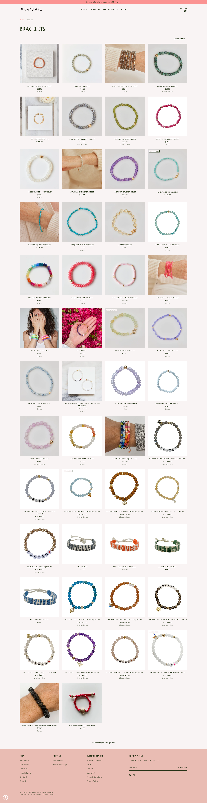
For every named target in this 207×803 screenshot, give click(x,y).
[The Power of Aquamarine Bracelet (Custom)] (82, 489)
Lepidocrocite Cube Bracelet (82, 459)
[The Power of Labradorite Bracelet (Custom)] (167, 436)
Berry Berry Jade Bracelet (167, 139)
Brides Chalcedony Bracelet (40, 192)
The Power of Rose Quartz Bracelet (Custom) (124, 673)
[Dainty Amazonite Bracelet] (167, 169)
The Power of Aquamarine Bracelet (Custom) (82, 512)
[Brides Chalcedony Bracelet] (39, 169)
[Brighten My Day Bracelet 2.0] (39, 275)
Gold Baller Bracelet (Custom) (39, 567)
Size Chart (91, 773)
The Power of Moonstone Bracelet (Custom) (167, 673)
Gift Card (23, 777)
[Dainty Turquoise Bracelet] (39, 222)
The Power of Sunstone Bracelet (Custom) (124, 620)
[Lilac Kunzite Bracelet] (39, 436)
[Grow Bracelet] (82, 328)
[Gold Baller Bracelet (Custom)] (39, 544)
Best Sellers (24, 760)
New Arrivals (24, 765)
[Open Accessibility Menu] (5, 798)
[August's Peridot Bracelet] (125, 116)
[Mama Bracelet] (82, 544)
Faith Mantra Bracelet (39, 620)
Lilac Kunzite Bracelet (39, 459)
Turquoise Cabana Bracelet (82, 245)
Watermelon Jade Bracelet (82, 298)
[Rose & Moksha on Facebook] (130, 775)
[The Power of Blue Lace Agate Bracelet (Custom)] (39, 489)
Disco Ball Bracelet (82, 86)
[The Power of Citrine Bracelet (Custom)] (167, 489)
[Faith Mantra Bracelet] (39, 597)
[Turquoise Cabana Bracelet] (82, 222)
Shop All (23, 781)
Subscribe (182, 767)
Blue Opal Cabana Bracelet (39, 403)
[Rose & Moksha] (32, 9)
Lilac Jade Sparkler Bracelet (125, 403)
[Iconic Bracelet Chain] (39, 116)
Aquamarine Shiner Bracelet (82, 192)
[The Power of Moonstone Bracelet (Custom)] (167, 650)
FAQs (89, 765)
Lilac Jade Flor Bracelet (167, 351)
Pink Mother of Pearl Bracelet (125, 298)
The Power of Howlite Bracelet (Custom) (39, 673)
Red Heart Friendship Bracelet (82, 725)
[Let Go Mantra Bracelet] (167, 544)
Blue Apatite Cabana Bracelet (167, 245)
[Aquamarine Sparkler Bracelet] (167, 381)
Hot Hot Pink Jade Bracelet (167, 298)
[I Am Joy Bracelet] (125, 222)
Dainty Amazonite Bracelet (167, 192)
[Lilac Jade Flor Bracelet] (167, 328)
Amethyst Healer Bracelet (125, 192)
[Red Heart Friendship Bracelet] (82, 703)
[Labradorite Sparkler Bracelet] (82, 116)
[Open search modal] (181, 9)
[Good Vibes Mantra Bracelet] (125, 544)
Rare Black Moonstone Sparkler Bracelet (39, 725)
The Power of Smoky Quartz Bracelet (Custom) (167, 620)
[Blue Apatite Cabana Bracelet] (167, 222)
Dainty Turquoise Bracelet (39, 245)
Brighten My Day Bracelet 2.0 (39, 298)
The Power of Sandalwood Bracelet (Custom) (124, 512)
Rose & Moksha (37, 792)
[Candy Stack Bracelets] (39, 328)
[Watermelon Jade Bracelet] (82, 275)
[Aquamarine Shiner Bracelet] (82, 169)
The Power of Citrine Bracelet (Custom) (167, 512)
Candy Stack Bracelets (39, 351)
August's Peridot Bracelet (125, 139)
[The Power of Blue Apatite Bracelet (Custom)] (82, 597)
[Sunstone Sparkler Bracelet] (39, 63)
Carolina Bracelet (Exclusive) (124, 459)
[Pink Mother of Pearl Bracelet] (125, 275)
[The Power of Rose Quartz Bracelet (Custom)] (125, 650)
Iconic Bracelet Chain (40, 139)
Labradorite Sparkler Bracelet (82, 139)
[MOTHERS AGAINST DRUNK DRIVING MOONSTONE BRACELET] (82, 381)
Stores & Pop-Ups (60, 765)
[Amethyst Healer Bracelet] (125, 169)
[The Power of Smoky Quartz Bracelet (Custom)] (167, 597)
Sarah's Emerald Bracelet (167, 86)
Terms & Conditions (94, 777)
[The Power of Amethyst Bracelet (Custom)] (82, 650)
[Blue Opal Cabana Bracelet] (39, 381)
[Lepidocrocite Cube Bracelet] (82, 436)
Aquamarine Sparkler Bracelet (167, 403)
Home (22, 20)
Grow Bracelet (82, 351)
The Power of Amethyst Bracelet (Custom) (82, 673)
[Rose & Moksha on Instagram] (133, 775)
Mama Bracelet (82, 567)
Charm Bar (24, 769)
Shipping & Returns (94, 760)
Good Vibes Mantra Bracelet (124, 567)
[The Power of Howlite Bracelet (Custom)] (39, 650)
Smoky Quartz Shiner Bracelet (125, 86)
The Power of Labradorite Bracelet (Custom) (167, 459)
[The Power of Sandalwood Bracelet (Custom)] (125, 489)
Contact (90, 769)
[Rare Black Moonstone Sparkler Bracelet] (39, 703)
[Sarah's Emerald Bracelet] (167, 63)
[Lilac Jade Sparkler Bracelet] (125, 381)
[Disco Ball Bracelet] (82, 63)
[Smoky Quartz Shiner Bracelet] (125, 63)
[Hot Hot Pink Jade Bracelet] (167, 275)
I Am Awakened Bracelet (125, 351)
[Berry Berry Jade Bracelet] (167, 116)
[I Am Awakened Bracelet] (125, 328)
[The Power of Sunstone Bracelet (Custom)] (125, 597)
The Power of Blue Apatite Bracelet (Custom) (82, 620)
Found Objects (25, 773)
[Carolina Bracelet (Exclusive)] (125, 436)
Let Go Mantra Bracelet (167, 567)
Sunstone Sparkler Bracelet (39, 86)
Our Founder (58, 760)
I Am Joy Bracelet (125, 245)
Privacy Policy (92, 781)
